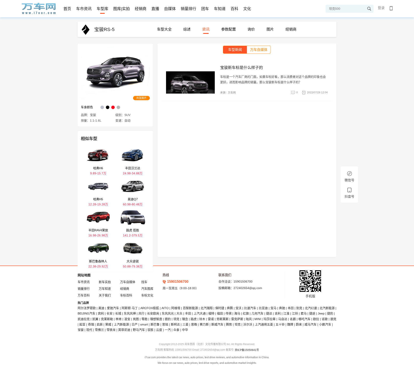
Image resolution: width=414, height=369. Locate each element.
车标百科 (126, 295)
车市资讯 (84, 9)
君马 (304, 313)
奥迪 (101, 308)
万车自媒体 (127, 282)
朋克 (333, 319)
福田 (220, 313)
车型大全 (164, 29)
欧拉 (316, 319)
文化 (247, 9)
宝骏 (81, 329)
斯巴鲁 (155, 324)
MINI (257, 319)
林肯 (119, 319)
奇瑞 (91, 324)
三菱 (185, 324)
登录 (381, 8)
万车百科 (84, 295)
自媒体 (170, 9)
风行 (141, 313)
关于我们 (105, 295)
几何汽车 (257, 313)
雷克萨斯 (237, 319)
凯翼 (95, 319)
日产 (135, 324)
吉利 (278, 313)
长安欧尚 (153, 313)
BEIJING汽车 (86, 313)
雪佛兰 (99, 329)
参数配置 (228, 29)
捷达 (269, 313)
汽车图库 (147, 288)
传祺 (229, 313)
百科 (234, 9)
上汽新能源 (121, 324)
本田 (291, 308)
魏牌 (290, 324)
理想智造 (156, 319)
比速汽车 (250, 308)
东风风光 (168, 313)
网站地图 (84, 275)
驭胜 (150, 329)
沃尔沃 (247, 324)
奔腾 (230, 308)
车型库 (102, 9)
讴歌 (325, 319)
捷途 (312, 313)
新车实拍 (105, 282)
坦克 (238, 324)
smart (144, 324)
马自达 (282, 319)
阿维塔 (175, 308)
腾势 (229, 324)
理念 (185, 319)
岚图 (136, 319)
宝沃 (238, 308)
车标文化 (147, 295)
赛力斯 (204, 324)
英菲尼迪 (124, 329)
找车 (144, 282)
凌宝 (127, 319)
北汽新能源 (327, 308)
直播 (155, 9)
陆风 (249, 319)
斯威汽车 (217, 324)
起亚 (82, 324)
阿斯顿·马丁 (130, 308)
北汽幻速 (311, 308)
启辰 (100, 324)
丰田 (188, 313)
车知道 (220, 9)
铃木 (202, 319)
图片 (270, 29)
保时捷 (219, 308)
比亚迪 (263, 308)
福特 (211, 313)
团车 (205, 9)
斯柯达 (175, 324)
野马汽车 (139, 329)
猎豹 (168, 319)
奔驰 (282, 308)
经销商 (140, 9)
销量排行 (188, 9)
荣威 (108, 324)
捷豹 (330, 313)
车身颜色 (87, 107)
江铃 (295, 313)
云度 (159, 329)
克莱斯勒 (107, 319)
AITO (165, 308)
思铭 (165, 324)
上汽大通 (200, 313)
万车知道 (105, 288)
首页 (67, 9)
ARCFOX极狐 (149, 308)
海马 (237, 313)
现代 (89, 329)
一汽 (168, 329)
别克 (299, 308)
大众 (179, 313)
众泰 (176, 329)
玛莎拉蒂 (269, 319)
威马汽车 (310, 324)
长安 (110, 313)
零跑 (144, 319)
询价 (251, 29)
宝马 (273, 308)
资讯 (206, 29)
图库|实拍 (121, 9)
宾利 (101, 313)
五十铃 (280, 324)
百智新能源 (190, 308)
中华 (185, 329)
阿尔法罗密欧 (87, 308)
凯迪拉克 (84, 319)
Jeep (321, 313)
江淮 (286, 313)
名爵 (293, 319)
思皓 (194, 324)
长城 (118, 313)
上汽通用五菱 (264, 324)
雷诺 (211, 319)
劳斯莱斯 (222, 319)
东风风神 (130, 313)
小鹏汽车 (325, 324)
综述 (187, 29)
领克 (176, 319)
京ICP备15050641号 (247, 350)
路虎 (194, 319)
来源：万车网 (228, 92)
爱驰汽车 (113, 308)
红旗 (246, 313)
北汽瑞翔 (207, 308)
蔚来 (299, 324)
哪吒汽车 (304, 319)
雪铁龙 (111, 329)
